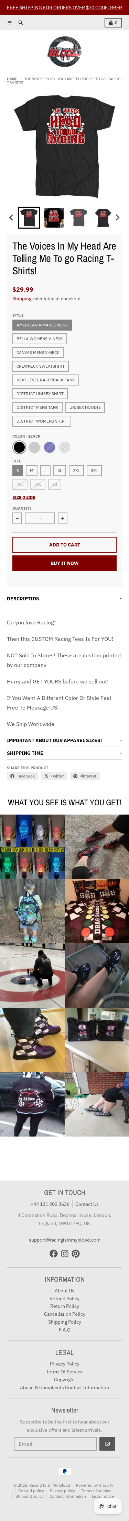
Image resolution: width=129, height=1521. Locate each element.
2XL (76, 470)
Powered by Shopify (94, 1485)
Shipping (21, 299)
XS (54, 484)
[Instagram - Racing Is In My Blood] (65, 1253)
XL (59, 470)
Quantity (22, 508)
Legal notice (103, 1496)
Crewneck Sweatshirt (41, 366)
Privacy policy (62, 1490)
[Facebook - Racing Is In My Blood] (54, 1253)
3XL (94, 470)
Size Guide (23, 497)
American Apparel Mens (42, 324)
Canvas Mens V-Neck (38, 352)
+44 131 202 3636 (50, 1204)
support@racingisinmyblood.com (64, 1240)
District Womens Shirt (42, 421)
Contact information (68, 1496)
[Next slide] (117, 217)
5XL (37, 484)
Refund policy (31, 1490)
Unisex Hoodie (85, 407)
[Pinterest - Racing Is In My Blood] (76, 1253)
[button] (29, 218)
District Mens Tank (37, 407)
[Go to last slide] (12, 217)
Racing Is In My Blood (49, 1485)
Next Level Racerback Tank (46, 379)
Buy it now (65, 563)
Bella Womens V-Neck (40, 338)
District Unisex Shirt (40, 393)
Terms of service (96, 1490)
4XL (20, 484)
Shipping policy (29, 1496)
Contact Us (87, 1204)
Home (12, 79)
